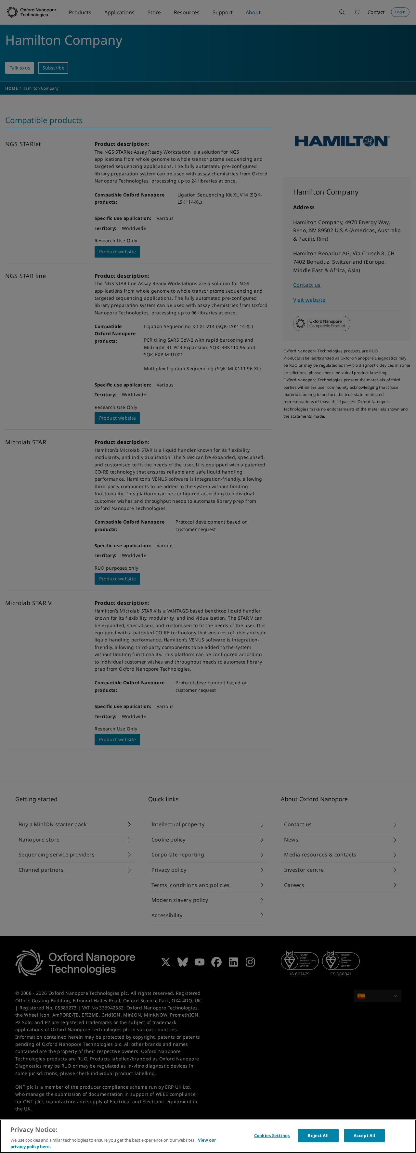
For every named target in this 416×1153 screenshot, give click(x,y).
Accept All (364, 1135)
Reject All (318, 1135)
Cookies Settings (272, 1135)
